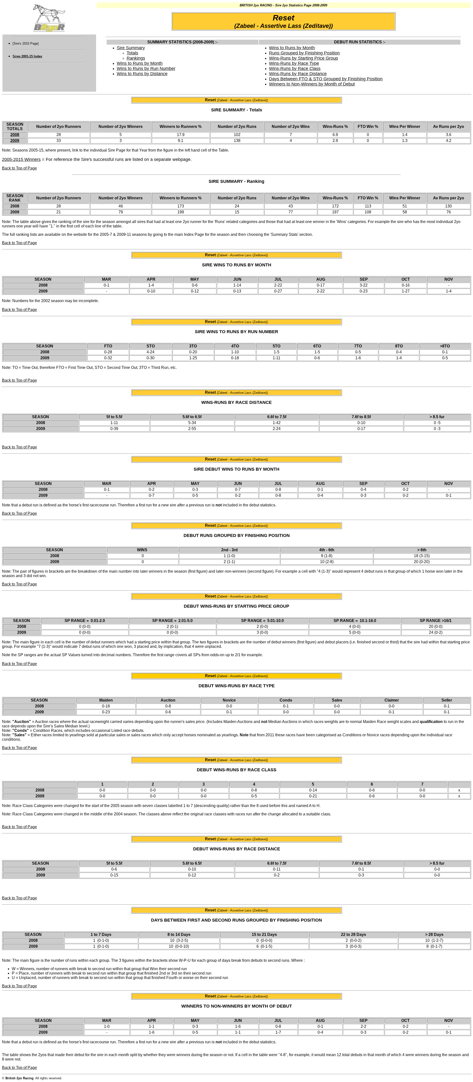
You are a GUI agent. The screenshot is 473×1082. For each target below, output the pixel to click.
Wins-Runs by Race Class (295, 68)
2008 (14, 135)
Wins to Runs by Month (140, 63)
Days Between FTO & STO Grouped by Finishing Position (326, 78)
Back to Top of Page (19, 168)
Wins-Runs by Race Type (294, 63)
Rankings (136, 58)
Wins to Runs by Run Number (146, 68)
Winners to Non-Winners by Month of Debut (312, 84)
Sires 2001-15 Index (27, 56)
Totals (132, 53)
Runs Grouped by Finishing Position (304, 53)
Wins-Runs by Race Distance (298, 73)
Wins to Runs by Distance (142, 73)
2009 (14, 140)
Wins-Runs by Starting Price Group (303, 58)
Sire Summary (131, 47)
